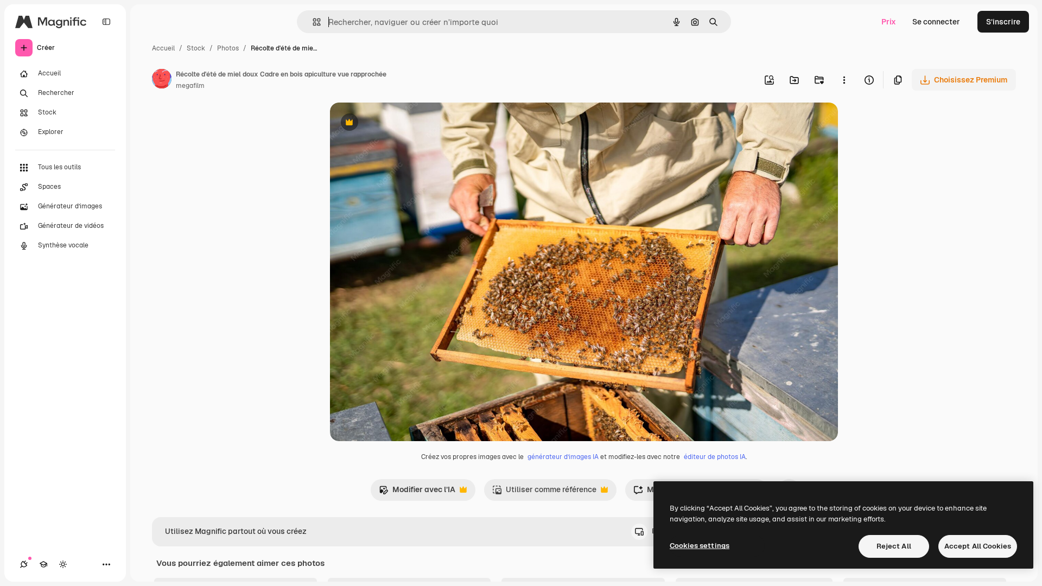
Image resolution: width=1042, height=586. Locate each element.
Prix (888, 22)
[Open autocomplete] (312, 22)
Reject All (893, 546)
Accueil (163, 48)
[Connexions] (24, 564)
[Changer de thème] (63, 564)
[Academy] (43, 564)
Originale (401, 123)
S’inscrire (1003, 22)
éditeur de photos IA (715, 457)
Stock (196, 48)
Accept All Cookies (977, 546)
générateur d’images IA (563, 457)
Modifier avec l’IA (417, 492)
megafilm (190, 85)
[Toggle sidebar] (106, 21)
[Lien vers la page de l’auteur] (161, 80)
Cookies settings (699, 545)
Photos (228, 48)
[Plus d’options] (844, 80)
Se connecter (936, 22)
